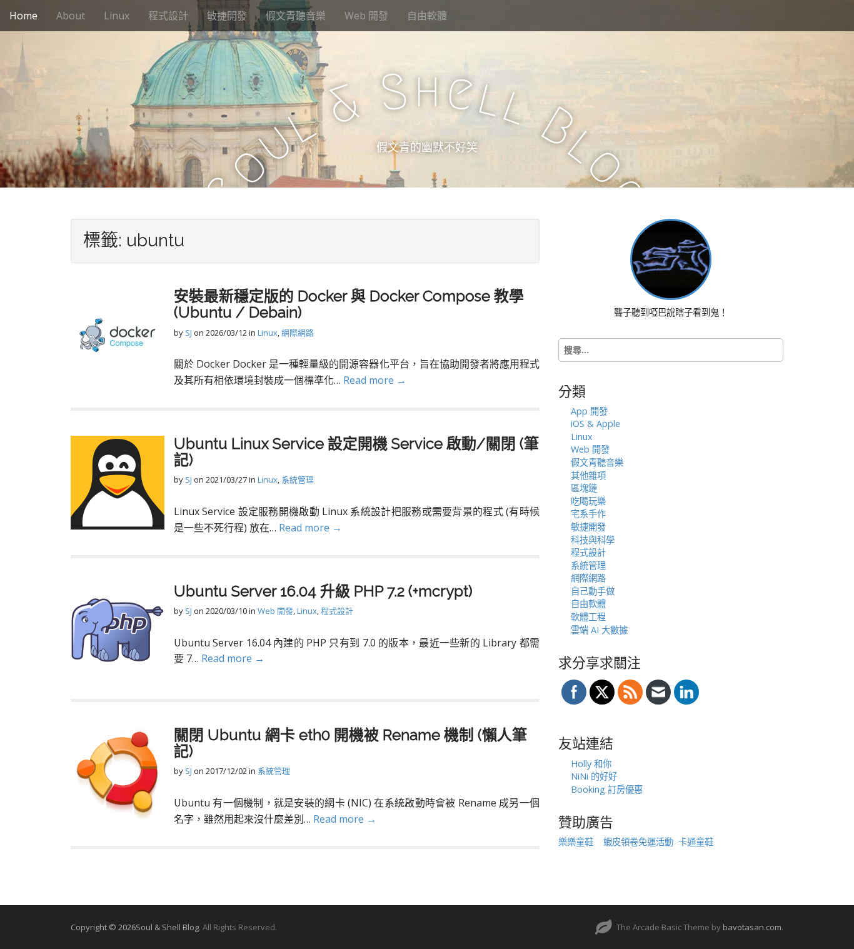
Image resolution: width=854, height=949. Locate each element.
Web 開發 (366, 16)
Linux (116, 16)
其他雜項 (588, 475)
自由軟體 (427, 16)
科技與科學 (593, 540)
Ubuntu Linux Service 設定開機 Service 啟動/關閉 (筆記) (356, 451)
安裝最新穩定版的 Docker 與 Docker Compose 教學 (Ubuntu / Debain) (349, 304)
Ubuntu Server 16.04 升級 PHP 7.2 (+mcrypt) (323, 591)
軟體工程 (588, 617)
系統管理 (297, 479)
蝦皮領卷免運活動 (638, 842)
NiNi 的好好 (594, 776)
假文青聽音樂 (296, 16)
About (70, 16)
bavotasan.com (752, 927)
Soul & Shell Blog (167, 927)
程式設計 (168, 16)
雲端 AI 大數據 (599, 630)
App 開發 (589, 411)
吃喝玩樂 (588, 501)
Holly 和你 (591, 764)
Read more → (374, 380)
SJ (188, 332)
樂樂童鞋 (575, 842)
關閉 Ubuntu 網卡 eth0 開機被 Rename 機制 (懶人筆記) (350, 743)
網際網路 (297, 332)
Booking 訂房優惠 (607, 789)
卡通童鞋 (695, 842)
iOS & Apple (595, 423)
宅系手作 (588, 514)
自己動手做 (593, 591)
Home (23, 16)
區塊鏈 (584, 488)
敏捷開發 (227, 16)
